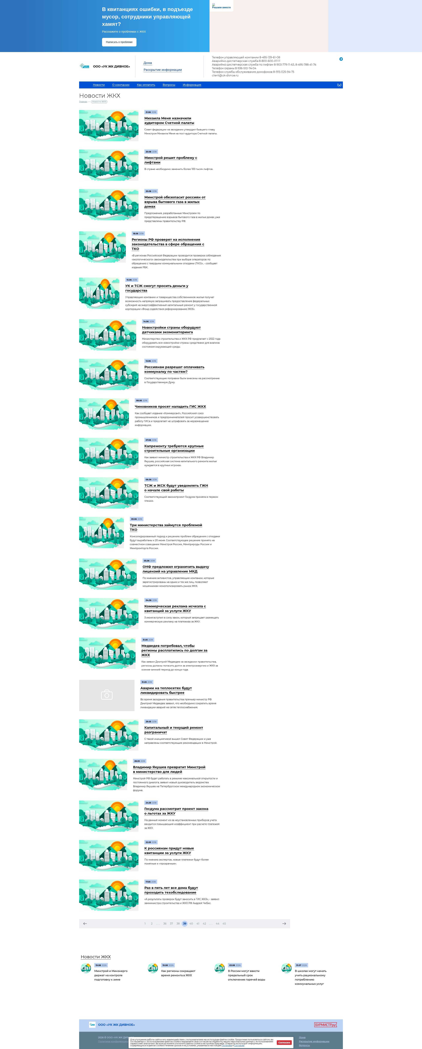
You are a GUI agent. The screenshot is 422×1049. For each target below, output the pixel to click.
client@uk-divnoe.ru (225, 75)
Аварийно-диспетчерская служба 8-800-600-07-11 (246, 61)
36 (164, 923)
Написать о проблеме (119, 42)
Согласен (284, 1042)
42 (204, 923)
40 (191, 923)
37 (171, 923)
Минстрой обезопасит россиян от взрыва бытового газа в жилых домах (175, 201)
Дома (148, 63)
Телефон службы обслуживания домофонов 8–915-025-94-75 (253, 71)
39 (184, 923)
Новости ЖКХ (96, 956)
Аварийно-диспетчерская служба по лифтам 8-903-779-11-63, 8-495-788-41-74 (264, 64)
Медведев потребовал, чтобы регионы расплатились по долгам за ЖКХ (174, 650)
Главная (83, 101)
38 (178, 923)
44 (217, 923)
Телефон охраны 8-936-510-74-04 (234, 68)
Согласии (239, 1045)
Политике (227, 1045)
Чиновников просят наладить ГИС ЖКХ (170, 407)
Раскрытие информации (163, 70)
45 (224, 923)
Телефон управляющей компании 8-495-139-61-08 (246, 57)
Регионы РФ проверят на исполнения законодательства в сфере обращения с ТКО (168, 244)
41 (197, 923)
